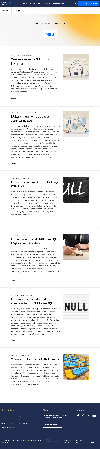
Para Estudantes (44, 3)
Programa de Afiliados (8, 427)
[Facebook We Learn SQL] (83, 415)
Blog (20, 416)
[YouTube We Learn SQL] (94, 415)
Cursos (24, 3)
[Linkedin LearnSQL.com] (88, 415)
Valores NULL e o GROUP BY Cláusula (35, 359)
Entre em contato (52, 425)
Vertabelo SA (24, 440)
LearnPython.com (25, 420)
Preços (32, 3)
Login (74, 3)
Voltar (5, 11)
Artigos (18, 11)
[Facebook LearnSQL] (78, 415)
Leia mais (14, 98)
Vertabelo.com (24, 424)
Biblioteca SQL (59, 3)
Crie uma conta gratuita (88, 3)
